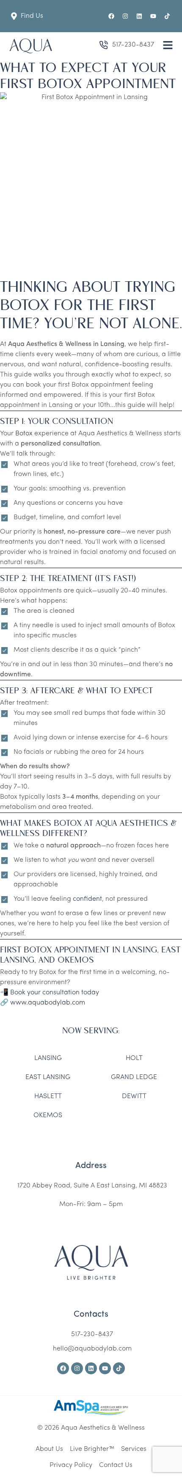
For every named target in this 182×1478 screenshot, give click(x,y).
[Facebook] (111, 16)
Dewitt (134, 1096)
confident (87, 899)
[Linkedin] (139, 16)
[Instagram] (125, 16)
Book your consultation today (54, 992)
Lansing (48, 1058)
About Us (49, 1449)
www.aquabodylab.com (47, 1002)
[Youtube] (153, 16)
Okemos (47, 1115)
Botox (24, 433)
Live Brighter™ (92, 1449)
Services (133, 1449)
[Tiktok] (167, 16)
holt (134, 1058)
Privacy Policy (71, 1465)
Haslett (48, 1096)
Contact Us (115, 1465)
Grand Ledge (134, 1077)
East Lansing (47, 1077)
